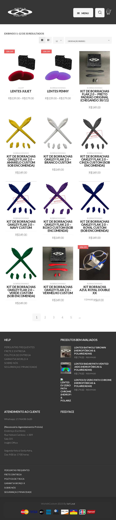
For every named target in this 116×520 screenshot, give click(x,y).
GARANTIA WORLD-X (16, 358)
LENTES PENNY (58, 91)
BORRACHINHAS (58, 88)
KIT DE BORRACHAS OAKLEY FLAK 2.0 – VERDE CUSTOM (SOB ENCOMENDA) (21, 291)
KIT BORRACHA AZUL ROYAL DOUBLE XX (94, 290)
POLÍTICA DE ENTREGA (17, 355)
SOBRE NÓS (11, 362)
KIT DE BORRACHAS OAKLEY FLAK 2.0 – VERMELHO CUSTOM (58, 290)
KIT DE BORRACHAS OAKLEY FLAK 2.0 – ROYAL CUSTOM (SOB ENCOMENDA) (94, 226)
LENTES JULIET (21, 91)
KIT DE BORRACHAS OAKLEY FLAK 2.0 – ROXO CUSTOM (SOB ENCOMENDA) (58, 226)
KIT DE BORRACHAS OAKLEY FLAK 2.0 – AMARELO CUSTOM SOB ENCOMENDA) (21, 160)
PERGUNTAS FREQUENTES (19, 347)
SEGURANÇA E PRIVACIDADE (20, 366)
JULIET (21, 88)
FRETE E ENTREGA (14, 351)
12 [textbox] (57, 41)
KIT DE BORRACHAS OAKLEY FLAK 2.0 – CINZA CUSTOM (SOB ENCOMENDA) (94, 160)
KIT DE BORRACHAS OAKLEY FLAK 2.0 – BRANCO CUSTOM (58, 159)
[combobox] (58, 40)
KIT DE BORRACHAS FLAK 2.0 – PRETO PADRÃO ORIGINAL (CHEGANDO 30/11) (94, 95)
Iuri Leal (71, 503)
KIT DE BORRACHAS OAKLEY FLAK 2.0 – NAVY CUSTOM (21, 224)
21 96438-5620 (24, 419)
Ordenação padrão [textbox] (76, 41)
